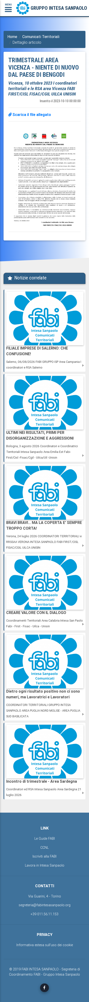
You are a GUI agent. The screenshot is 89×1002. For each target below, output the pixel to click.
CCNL (44, 847)
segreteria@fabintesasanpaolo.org (44, 905)
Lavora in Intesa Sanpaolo (44, 865)
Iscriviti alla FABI (44, 856)
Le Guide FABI (44, 838)
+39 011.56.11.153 (44, 914)
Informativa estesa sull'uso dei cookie (44, 945)
